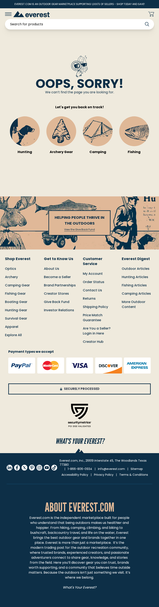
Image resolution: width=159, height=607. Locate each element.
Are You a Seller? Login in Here (97, 331)
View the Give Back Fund (79, 229)
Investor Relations (59, 310)
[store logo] (31, 14)
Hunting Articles (135, 277)
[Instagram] (39, 468)
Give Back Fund (56, 301)
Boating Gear (16, 301)
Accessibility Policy (74, 475)
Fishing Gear (15, 293)
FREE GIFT (133, 14)
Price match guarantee (92, 317)
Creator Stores (56, 293)
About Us (51, 268)
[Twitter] (24, 468)
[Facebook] (17, 468)
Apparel (11, 326)
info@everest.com (111, 469)
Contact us (92, 290)
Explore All (13, 335)
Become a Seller (57, 277)
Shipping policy (95, 306)
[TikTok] (54, 468)
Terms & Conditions (133, 475)
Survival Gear (16, 318)
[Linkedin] (9, 468)
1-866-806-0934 (80, 469)
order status (93, 282)
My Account (93, 273)
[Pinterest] (32, 468)
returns (89, 298)
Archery (11, 277)
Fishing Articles (134, 285)
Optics (10, 268)
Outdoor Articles (135, 268)
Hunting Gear (16, 310)
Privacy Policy (103, 475)
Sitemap (137, 469)
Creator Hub (93, 341)
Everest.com (39, 517)
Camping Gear (17, 285)
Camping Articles (136, 293)
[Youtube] (47, 468)
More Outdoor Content (133, 304)
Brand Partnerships (60, 285)
